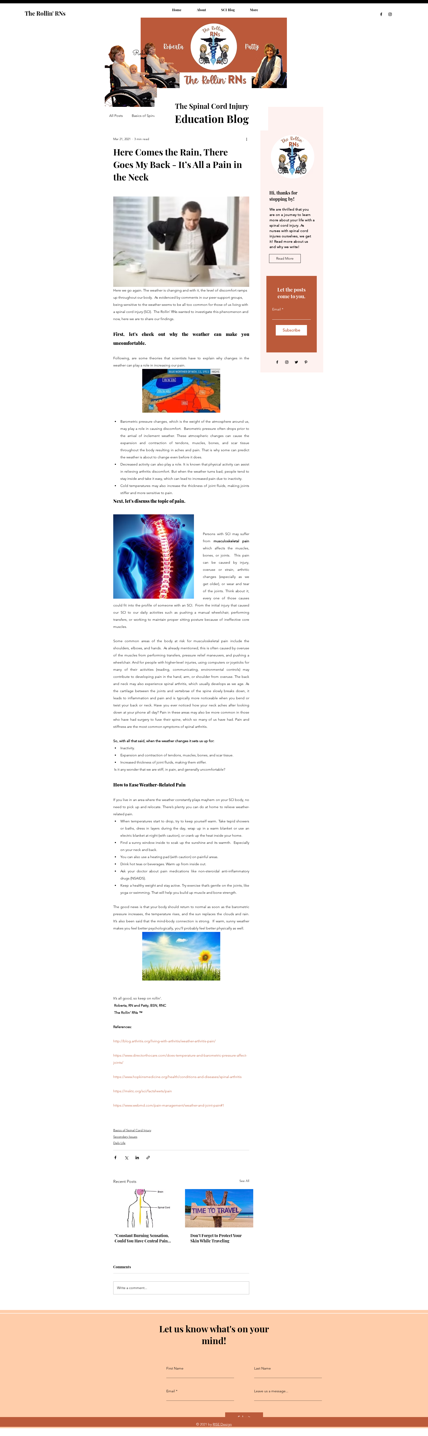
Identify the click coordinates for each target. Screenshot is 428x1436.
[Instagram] (390, 14)
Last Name (262, 1368)
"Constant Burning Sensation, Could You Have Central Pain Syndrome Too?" (142, 1238)
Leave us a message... (271, 1391)
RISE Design (222, 1424)
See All (244, 1181)
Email (276, 309)
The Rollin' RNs (45, 13)
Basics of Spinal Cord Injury (153, 116)
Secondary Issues (125, 1137)
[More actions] (246, 139)
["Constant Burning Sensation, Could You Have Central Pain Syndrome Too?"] (143, 1208)
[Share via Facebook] (115, 1157)
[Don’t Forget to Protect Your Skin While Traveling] (219, 1208)
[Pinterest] (306, 362)
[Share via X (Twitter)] (126, 1157)
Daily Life (119, 1143)
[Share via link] (148, 1157)
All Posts (116, 116)
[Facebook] (381, 14)
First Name (174, 1368)
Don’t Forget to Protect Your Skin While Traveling (216, 1238)
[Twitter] (296, 362)
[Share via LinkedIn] (137, 1157)
